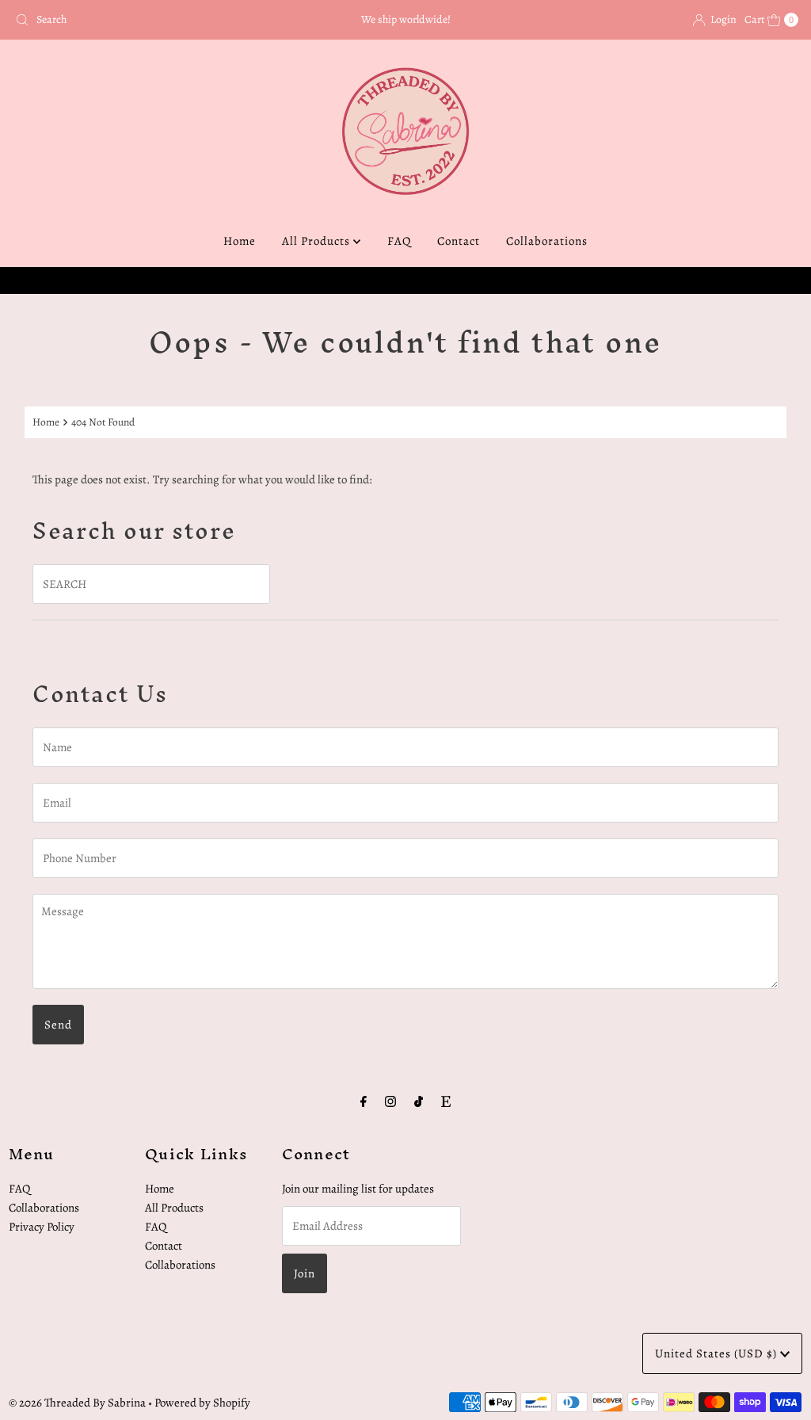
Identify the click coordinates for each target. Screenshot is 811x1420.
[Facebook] (363, 1101)
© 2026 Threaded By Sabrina (77, 1402)
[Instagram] (390, 1101)
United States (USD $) (717, 1353)
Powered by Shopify (202, 1402)
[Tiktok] (418, 1101)
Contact (458, 241)
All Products (317, 241)
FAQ (399, 241)
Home (239, 241)
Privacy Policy (41, 1227)
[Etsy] (446, 1101)
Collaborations (547, 241)
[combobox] (137, 20)
